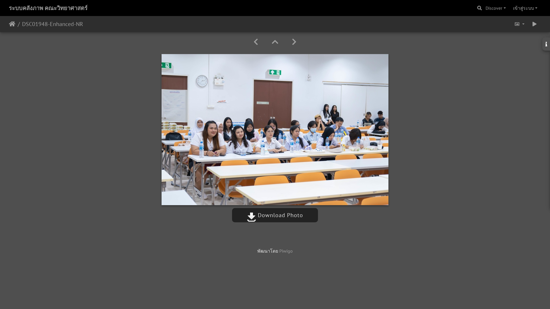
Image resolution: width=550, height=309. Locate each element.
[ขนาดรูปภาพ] (519, 24)
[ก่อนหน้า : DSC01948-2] (256, 42)
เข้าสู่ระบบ (523, 8)
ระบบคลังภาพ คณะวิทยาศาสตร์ (48, 8)
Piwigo (286, 251)
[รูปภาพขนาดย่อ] (275, 42)
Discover (494, 8)
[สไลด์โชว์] (534, 24)
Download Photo (279, 215)
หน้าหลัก (12, 24)
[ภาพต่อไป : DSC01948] (294, 42)
